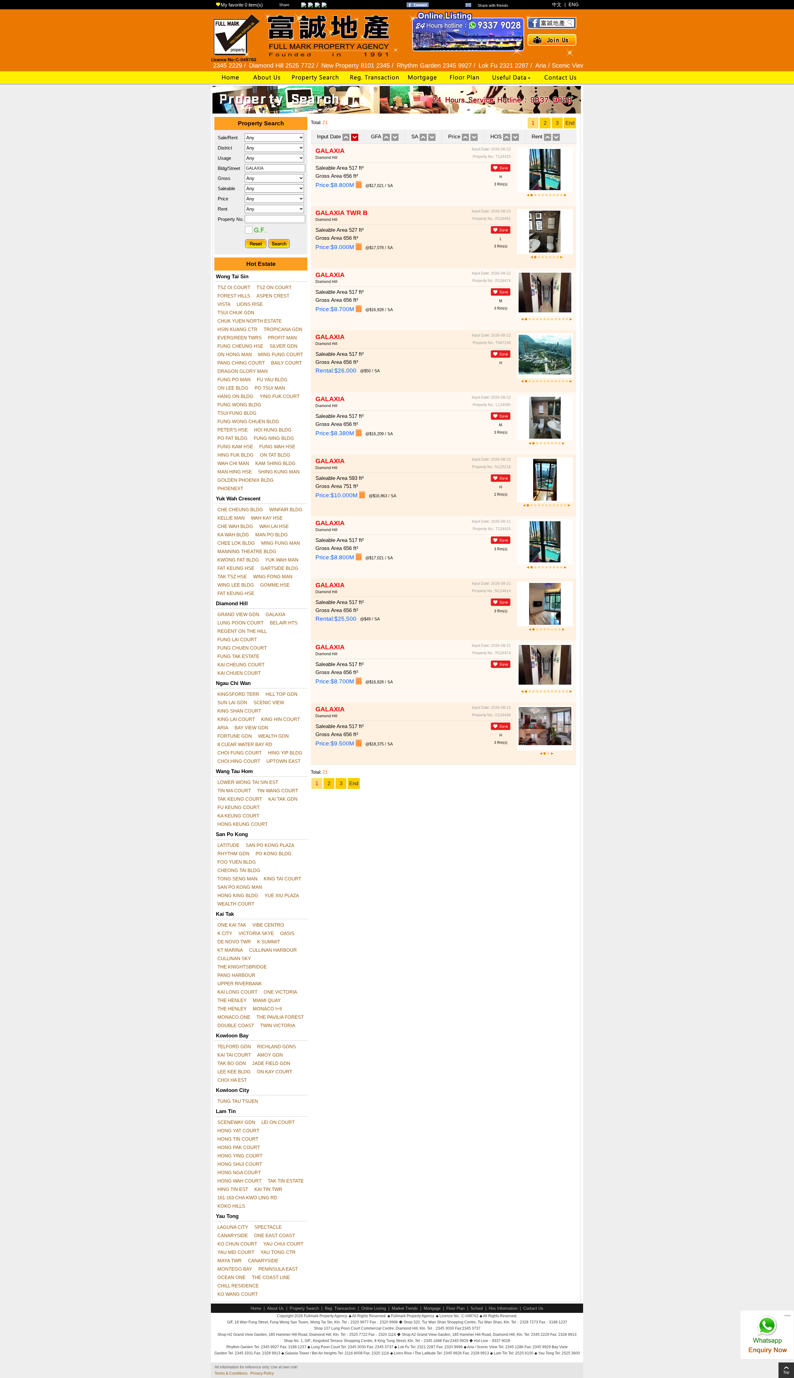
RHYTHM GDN (233, 853)
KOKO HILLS (231, 1206)
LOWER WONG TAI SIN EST (247, 782)
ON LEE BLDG (232, 388)
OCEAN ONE (231, 1277)
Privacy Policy (262, 1373)
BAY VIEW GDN (251, 727)
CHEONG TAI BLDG (238, 870)
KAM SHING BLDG (275, 463)
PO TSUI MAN (270, 388)
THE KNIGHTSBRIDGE (242, 966)
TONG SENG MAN (237, 878)
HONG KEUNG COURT (242, 824)
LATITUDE (228, 845)
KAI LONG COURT (237, 992)
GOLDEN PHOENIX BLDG (245, 480)
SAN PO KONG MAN (239, 887)
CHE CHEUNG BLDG (240, 509)
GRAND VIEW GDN (238, 614)
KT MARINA (230, 950)
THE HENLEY (232, 1000)
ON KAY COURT (274, 1071)
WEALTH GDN (273, 736)
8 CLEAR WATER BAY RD (244, 744)
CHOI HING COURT (238, 761)
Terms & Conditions (231, 1373)
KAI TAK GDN (282, 799)
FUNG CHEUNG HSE (240, 346)
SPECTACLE (268, 1227)
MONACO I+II (267, 1008)
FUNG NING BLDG (274, 438)
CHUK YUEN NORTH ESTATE (249, 321)
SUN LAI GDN (232, 702)
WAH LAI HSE (274, 526)
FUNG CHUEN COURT (242, 648)
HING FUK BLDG (235, 455)
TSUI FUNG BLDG (236, 413)
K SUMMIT (268, 941)
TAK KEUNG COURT (239, 799)
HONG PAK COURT (238, 1147)
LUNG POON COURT (240, 622)
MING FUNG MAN (280, 543)
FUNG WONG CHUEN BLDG (248, 421)
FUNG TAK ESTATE (238, 656)
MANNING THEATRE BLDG (246, 551)
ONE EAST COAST (274, 1235)
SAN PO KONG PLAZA (270, 845)
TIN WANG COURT (277, 790)
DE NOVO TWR (234, 941)
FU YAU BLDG (272, 379)
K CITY (224, 933)
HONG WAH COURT (239, 1180)
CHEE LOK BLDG (236, 543)
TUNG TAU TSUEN (237, 1101)
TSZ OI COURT (233, 287)
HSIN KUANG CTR (237, 329)
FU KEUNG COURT (238, 807)
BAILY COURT (286, 362)
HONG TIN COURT (237, 1139)
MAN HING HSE (234, 471)
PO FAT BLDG (232, 438)
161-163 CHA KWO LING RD (247, 1197)
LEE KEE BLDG (234, 1071)
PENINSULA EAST (278, 1269)
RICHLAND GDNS (276, 1046)
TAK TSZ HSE (232, 576)
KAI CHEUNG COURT (241, 664)
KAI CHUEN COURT (239, 673)
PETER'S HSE (232, 429)
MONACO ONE (233, 1017)
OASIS (287, 933)
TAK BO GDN (231, 1063)
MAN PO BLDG (271, 534)
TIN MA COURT (234, 790)
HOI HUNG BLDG (273, 429)
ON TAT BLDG (275, 455)
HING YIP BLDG (285, 752)
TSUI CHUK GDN (235, 312)
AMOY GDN (270, 1055)
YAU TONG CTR (278, 1252)
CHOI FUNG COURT (239, 752)
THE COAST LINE (271, 1277)
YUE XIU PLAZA (282, 895)
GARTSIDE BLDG (279, 568)
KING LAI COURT (236, 719)
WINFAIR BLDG (285, 509)
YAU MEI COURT (235, 1252)
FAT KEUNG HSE (235, 568)
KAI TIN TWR (268, 1189)
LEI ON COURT (278, 1122)
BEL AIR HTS (283, 622)
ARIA (222, 727)
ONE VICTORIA (280, 992)
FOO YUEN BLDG (236, 862)
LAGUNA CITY (232, 1227)
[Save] (501, 168)
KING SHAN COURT (239, 711)
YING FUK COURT (280, 396)
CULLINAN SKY (234, 958)
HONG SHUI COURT (239, 1164)
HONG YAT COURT (238, 1130)
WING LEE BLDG (235, 585)
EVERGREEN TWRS (239, 337)
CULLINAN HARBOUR (273, 950)
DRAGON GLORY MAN (242, 371)
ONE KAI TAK (231, 925)
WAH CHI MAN (233, 463)
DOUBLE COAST (235, 1025)
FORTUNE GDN (234, 736)
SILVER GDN (283, 346)
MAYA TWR (229, 1260)
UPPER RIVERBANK (239, 983)
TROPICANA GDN (283, 329)
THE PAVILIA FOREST (280, 1017)
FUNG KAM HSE (235, 446)
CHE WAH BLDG (235, 526)
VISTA (223, 304)
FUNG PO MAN (234, 379)
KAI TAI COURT (234, 1055)
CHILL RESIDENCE (238, 1285)
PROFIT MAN (282, 337)
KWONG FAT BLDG (238, 559)
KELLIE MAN (231, 518)
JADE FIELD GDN (271, 1063)
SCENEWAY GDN (236, 1122)
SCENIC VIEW (268, 702)
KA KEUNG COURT (238, 815)
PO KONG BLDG (274, 853)
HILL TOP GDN (281, 694)
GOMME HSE (275, 585)
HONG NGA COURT (239, 1172)
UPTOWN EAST (283, 761)
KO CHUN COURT (237, 1243)
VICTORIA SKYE (256, 933)
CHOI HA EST (232, 1080)
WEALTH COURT (235, 903)
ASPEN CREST (272, 295)
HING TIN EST (232, 1189)
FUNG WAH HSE (277, 446)
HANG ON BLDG (235, 396)
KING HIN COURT (280, 719)
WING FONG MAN (272, 576)
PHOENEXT (230, 488)
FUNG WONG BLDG (239, 404)
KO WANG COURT (237, 1294)
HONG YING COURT (239, 1155)
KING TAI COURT (282, 878)
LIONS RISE (250, 304)
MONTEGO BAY (234, 1269)
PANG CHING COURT (241, 362)
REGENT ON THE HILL (242, 631)
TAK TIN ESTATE (286, 1180)
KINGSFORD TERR (238, 694)
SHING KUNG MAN (279, 471)
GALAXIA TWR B (341, 212)
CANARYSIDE (232, 1235)
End (569, 123)
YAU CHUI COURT (283, 1243)
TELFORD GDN (234, 1046)
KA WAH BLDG (233, 534)
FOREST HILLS (233, 295)
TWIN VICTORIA (277, 1025)
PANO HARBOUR (236, 975)
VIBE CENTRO (268, 925)
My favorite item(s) (242, 4)
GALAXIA (275, 614)
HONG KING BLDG (237, 895)
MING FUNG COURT (280, 354)
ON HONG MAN (234, 354)
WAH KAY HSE (267, 518)
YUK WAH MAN (281, 559)
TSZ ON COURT (274, 287)
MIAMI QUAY (267, 1000)
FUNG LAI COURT (237, 639)
